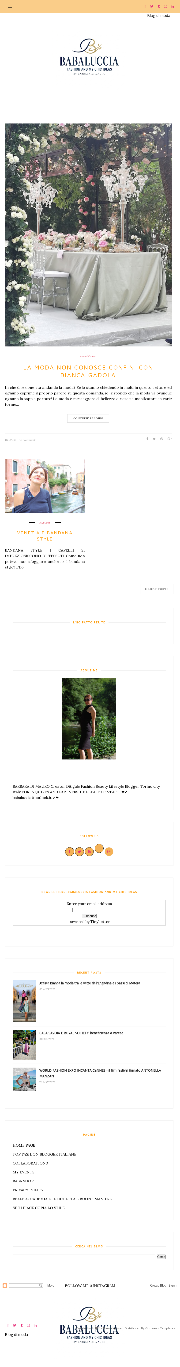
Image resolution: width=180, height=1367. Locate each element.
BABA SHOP (23, 1181)
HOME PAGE (24, 1145)
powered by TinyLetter (89, 921)
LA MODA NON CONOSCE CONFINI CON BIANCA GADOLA (88, 371)
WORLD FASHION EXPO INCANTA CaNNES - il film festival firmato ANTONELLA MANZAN (100, 1073)
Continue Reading (88, 418)
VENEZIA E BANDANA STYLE (44, 535)
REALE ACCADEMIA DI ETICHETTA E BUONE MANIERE (62, 1198)
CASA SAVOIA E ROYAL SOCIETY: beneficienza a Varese (81, 1033)
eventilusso (88, 356)
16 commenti (27, 440)
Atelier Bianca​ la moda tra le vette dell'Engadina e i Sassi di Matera (89, 983)
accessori (45, 523)
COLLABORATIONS (30, 1163)
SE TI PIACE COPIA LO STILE (39, 1207)
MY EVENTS (23, 1172)
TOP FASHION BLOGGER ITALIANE (44, 1154)
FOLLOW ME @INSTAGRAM (90, 1285)
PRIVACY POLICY (28, 1190)
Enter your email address (89, 903)
